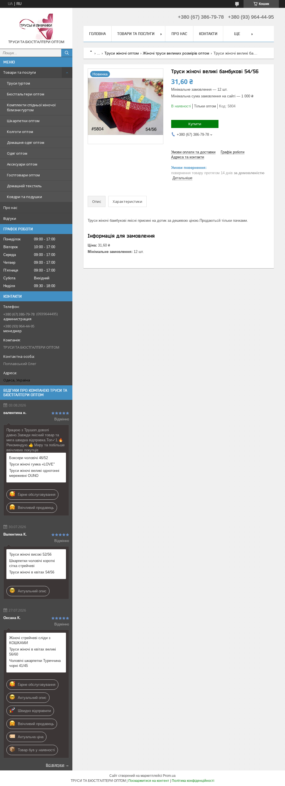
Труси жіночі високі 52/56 (30, 554)
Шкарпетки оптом (23, 120)
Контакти (208, 33)
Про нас (10, 207)
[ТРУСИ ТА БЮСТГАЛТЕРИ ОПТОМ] (36, 26)
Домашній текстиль (24, 185)
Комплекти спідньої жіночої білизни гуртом (31, 107)
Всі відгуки (55, 764)
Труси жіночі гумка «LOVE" (32, 464)
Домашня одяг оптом (25, 142)
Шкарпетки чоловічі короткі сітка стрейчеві (32, 563)
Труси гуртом (18, 83)
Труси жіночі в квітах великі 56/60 (32, 651)
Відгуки (9, 218)
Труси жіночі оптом (121, 53)
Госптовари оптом (23, 175)
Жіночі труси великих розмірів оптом (176, 53)
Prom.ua (169, 776)
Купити (194, 123)
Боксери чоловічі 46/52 (28, 458)
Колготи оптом (20, 131)
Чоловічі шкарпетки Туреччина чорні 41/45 (35, 663)
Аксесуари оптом (22, 164)
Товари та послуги (19, 72)
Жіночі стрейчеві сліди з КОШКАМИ (29, 640)
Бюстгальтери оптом (25, 94)
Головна (97, 33)
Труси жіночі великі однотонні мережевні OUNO (34, 473)
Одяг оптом (17, 153)
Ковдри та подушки (24, 196)
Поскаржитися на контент (148, 781)
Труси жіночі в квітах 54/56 (31, 572)
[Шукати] (66, 53)
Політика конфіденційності (193, 781)
